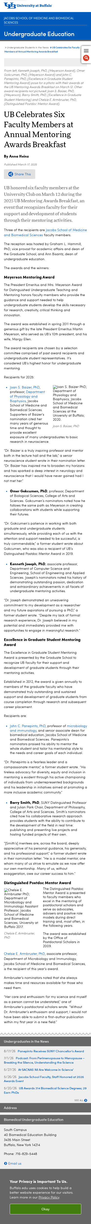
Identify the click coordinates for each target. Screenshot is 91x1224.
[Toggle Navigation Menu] (86, 54)
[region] (45, 1196)
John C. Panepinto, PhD (28, 726)
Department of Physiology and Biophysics (27, 396)
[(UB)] (45, 7)
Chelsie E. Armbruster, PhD (24, 954)
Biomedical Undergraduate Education (33, 1119)
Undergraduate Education (39, 33)
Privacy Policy (49, 1197)
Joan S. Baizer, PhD (25, 387)
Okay (45, 1209)
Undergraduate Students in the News (28, 47)
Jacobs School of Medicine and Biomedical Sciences (39, 20)
